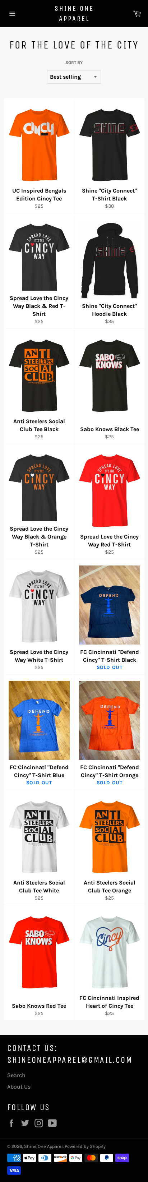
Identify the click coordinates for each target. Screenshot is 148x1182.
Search (16, 1075)
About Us (19, 1086)
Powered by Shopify (85, 1146)
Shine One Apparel (74, 13)
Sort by (74, 62)
